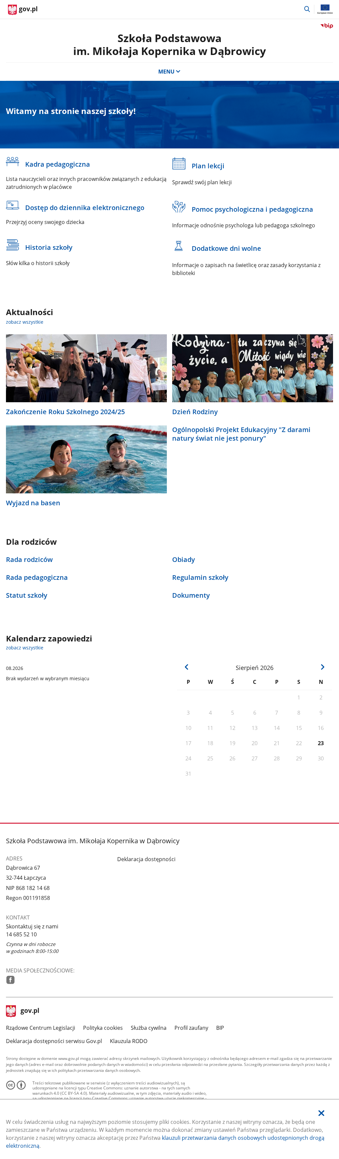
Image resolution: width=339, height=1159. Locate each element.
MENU (166, 71)
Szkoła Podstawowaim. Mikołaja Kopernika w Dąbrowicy (169, 44)
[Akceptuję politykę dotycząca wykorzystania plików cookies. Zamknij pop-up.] (321, 1113)
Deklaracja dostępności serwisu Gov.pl (54, 1041)
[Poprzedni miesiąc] (186, 667)
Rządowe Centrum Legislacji (40, 1027)
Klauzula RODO (128, 1041)
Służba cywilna (149, 1027)
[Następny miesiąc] (322, 667)
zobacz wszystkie (24, 322)
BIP (220, 1027)
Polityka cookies (103, 1027)
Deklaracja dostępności (146, 859)
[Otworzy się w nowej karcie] (10, 979)
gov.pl (29, 1011)
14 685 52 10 (21, 934)
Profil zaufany (191, 1027)
